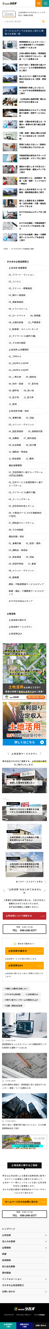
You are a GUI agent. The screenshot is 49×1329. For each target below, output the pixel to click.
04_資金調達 (15, 557)
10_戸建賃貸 (34, 322)
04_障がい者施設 (17, 295)
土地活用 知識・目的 (19, 411)
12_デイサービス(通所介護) (22, 336)
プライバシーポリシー (23, 1315)
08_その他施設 (16, 530)
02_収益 (30, 418)
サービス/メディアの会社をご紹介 (22, 249)
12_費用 (30, 459)
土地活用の (8, 1325)
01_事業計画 (15, 418)
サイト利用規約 (39, 1315)
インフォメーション (12, 1279)
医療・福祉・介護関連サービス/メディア (26, 593)
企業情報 (6, 1248)
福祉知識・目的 (16, 536)
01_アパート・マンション (21, 275)
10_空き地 (14, 397)
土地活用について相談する (19, 916)
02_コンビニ (15, 281)
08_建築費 (14, 577)
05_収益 (30, 557)
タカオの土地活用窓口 (18, 262)
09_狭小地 (29, 390)
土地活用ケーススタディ (20, 627)
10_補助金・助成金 (18, 452)
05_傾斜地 (31, 377)
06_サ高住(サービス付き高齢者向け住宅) (25, 514)
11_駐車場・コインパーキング (23, 329)
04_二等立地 (15, 377)
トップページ (8, 1229)
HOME (5, 249)
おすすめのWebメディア (21, 601)
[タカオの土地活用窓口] (24, 1136)
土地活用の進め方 (17, 620)
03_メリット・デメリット (21, 424)
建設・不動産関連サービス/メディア (26, 584)
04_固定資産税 (16, 431)
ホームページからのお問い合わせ (21, 1202)
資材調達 (6, 1273)
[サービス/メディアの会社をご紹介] (9, 12)
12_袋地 (13, 404)
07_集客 (32, 564)
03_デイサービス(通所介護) (22, 492)
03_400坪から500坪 (18, 370)
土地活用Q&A (15, 634)
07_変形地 (33, 384)
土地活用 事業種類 (18, 268)
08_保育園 (35, 316)
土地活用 (11, 614)
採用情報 (6, 1260)
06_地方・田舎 (16, 384)
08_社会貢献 (15, 445)
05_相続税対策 (35, 431)
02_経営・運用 (33, 543)
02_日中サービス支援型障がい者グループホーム (26, 484)
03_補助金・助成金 (18, 550)
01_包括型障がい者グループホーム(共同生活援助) (26, 474)
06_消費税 (14, 438)
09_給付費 (31, 445)
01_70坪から (15, 356)
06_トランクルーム (18, 309)
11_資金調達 (15, 459)
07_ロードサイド (17, 316)
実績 (4, 1254)
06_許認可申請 (16, 564)
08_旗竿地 (14, 390)
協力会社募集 (8, 1266)
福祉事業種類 (15, 465)
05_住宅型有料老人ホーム (21, 506)
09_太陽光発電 (16, 322)
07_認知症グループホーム (21, 523)
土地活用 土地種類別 (19, 350)
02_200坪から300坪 (18, 363)
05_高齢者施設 (16, 302)
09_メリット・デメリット (21, 570)
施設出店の (24, 1325)
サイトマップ (8, 1315)
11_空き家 (29, 397)
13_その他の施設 (17, 343)
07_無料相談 (30, 438)
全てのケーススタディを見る (29, 882)
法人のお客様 (8, 1241)
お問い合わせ (8, 1291)
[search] (43, 21)
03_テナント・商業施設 (20, 288)
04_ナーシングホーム (19, 499)
